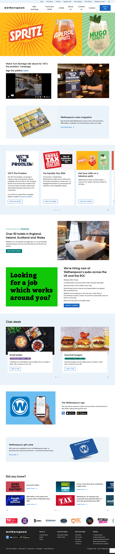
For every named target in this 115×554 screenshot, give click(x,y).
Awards (41, 537)
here (26, 70)
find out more (16, 202)
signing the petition (25, 197)
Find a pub (105, 8)
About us (70, 7)
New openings (34, 7)
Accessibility (39, 548)
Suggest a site (67, 1)
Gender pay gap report (99, 537)
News (41, 1)
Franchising (49, 1)
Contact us (81, 7)
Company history (43, 535)
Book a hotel (78, 537)
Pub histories (88, 1)
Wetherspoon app (100, 1)
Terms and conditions (11, 548)
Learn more (32, 488)
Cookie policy (30, 548)
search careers (71, 305)
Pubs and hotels (80, 532)
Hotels (61, 8)
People (41, 539)
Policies (95, 532)
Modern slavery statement (99, 541)
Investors (58, 1)
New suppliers (78, 1)
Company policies (97, 535)
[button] (107, 209)
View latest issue (66, 127)
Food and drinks (50, 7)
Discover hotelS (13, 251)
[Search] (109, 2)
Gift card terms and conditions (101, 543)
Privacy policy (21, 548)
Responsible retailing (62, 535)
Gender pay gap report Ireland (101, 539)
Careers (92, 8)
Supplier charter (61, 537)
